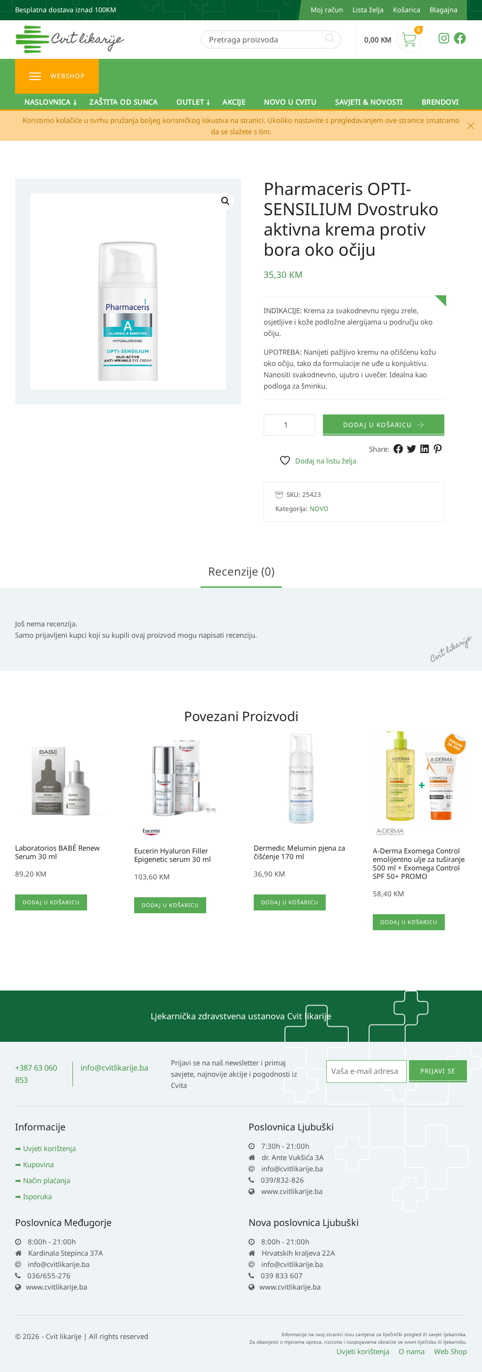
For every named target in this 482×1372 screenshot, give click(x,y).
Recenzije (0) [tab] (241, 571)
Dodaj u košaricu (377, 425)
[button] (225, 201)
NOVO (319, 508)
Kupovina (38, 1164)
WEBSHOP (67, 76)
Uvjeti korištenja (49, 1148)
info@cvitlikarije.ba (114, 1067)
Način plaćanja (46, 1180)
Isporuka (37, 1196)
